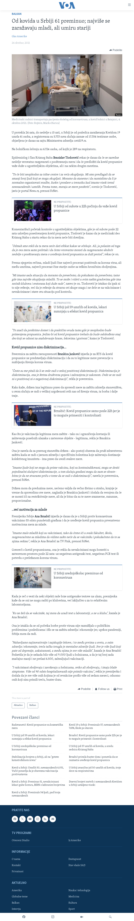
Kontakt (16, 865)
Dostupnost (74, 859)
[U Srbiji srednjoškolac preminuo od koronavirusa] (32, 577)
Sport (71, 909)
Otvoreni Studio (20, 840)
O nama (16, 859)
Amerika (17, 890)
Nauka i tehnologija (79, 890)
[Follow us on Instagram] (37, 819)
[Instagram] (53, 917)
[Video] (82, 917)
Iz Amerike (74, 840)
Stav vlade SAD (76, 865)
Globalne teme (20, 896)
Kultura (72, 902)
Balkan (17, 14)
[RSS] (45, 819)
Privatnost (17, 871)
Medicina (73, 896)
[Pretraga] (110, 917)
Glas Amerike (19, 36)
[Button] (115, 50)
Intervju (16, 909)
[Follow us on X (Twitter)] (22, 819)
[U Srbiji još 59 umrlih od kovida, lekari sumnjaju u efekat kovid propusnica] (32, 311)
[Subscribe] (53, 819)
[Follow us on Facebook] (15, 819)
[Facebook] (24, 917)
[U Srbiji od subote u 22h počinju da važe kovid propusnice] (32, 210)
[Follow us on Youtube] (30, 819)
